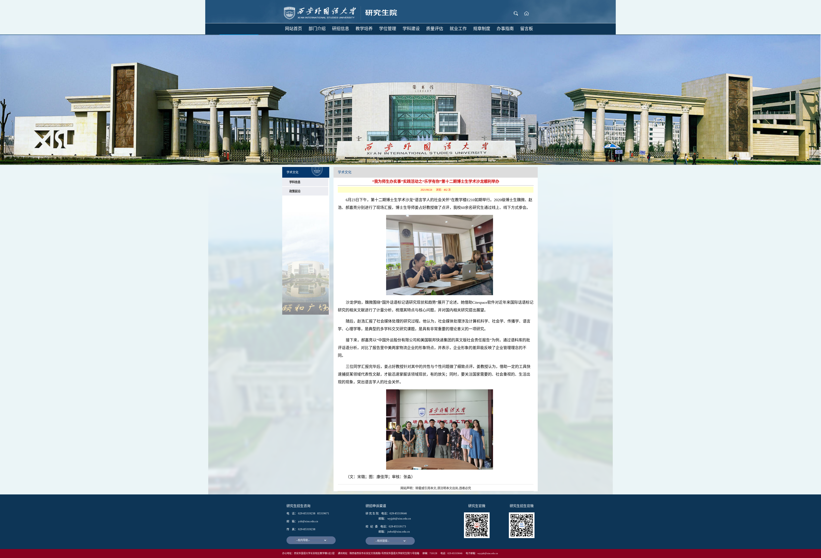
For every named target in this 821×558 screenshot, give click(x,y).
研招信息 (340, 28)
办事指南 (505, 28)
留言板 (526, 28)
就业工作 (458, 28)
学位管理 (387, 28)
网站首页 (293, 28)
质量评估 (434, 28)
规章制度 (481, 28)
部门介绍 (317, 28)
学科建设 (411, 28)
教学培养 (364, 28)
